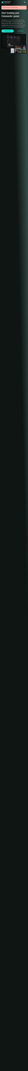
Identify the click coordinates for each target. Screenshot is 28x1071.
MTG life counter (5, 27)
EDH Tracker (7, 3)
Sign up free (7, 31)
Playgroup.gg (7, 1)
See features (20, 31)
